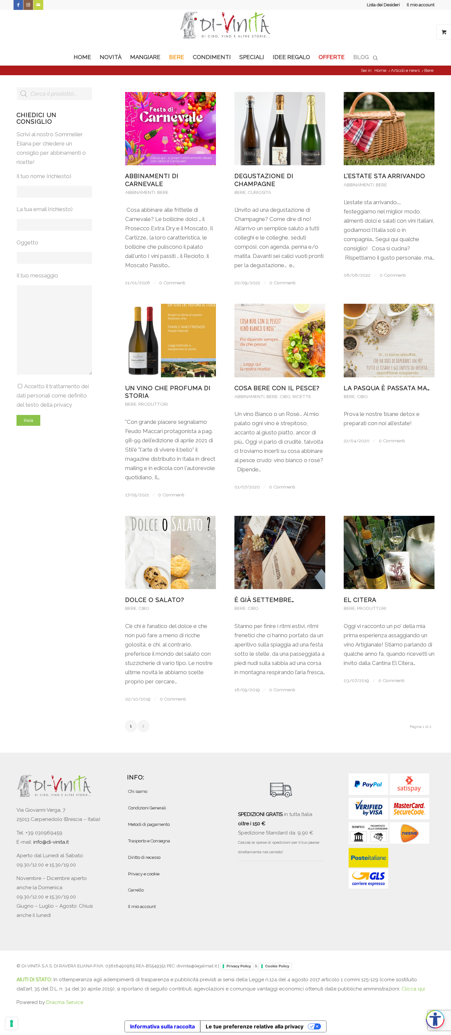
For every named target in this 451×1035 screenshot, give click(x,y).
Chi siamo (137, 791)
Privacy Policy (238, 966)
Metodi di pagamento (149, 824)
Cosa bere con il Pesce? (277, 388)
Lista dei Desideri (383, 4)
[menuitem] (383, 5)
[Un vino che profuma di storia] (170, 340)
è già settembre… (264, 599)
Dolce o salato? (154, 599)
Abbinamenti (140, 192)
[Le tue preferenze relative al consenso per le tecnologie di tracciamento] (11, 1023)
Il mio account (420, 4)
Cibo (285, 396)
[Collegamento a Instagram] (28, 5)
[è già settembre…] (279, 552)
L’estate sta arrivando (384, 175)
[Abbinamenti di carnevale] (170, 128)
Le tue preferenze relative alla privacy (254, 1026)
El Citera (360, 599)
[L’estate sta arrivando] (389, 128)
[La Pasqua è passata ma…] (389, 340)
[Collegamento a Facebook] (18, 5)
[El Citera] (389, 552)
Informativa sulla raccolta (162, 1026)
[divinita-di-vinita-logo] (225, 29)
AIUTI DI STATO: (35, 980)
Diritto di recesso (144, 857)
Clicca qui (413, 989)
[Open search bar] (375, 57)
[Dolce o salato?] (170, 552)
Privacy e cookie (143, 873)
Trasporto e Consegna (149, 840)
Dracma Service (64, 1002)
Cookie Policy (277, 966)
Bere (162, 192)
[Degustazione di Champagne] (279, 128)
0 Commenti (172, 282)
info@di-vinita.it (51, 842)
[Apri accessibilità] (435, 1019)
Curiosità (259, 192)
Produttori (153, 404)
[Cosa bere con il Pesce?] (279, 340)
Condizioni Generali (147, 807)
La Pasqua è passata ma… (387, 388)
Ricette (302, 396)
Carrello (136, 890)
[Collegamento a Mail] (38, 5)
